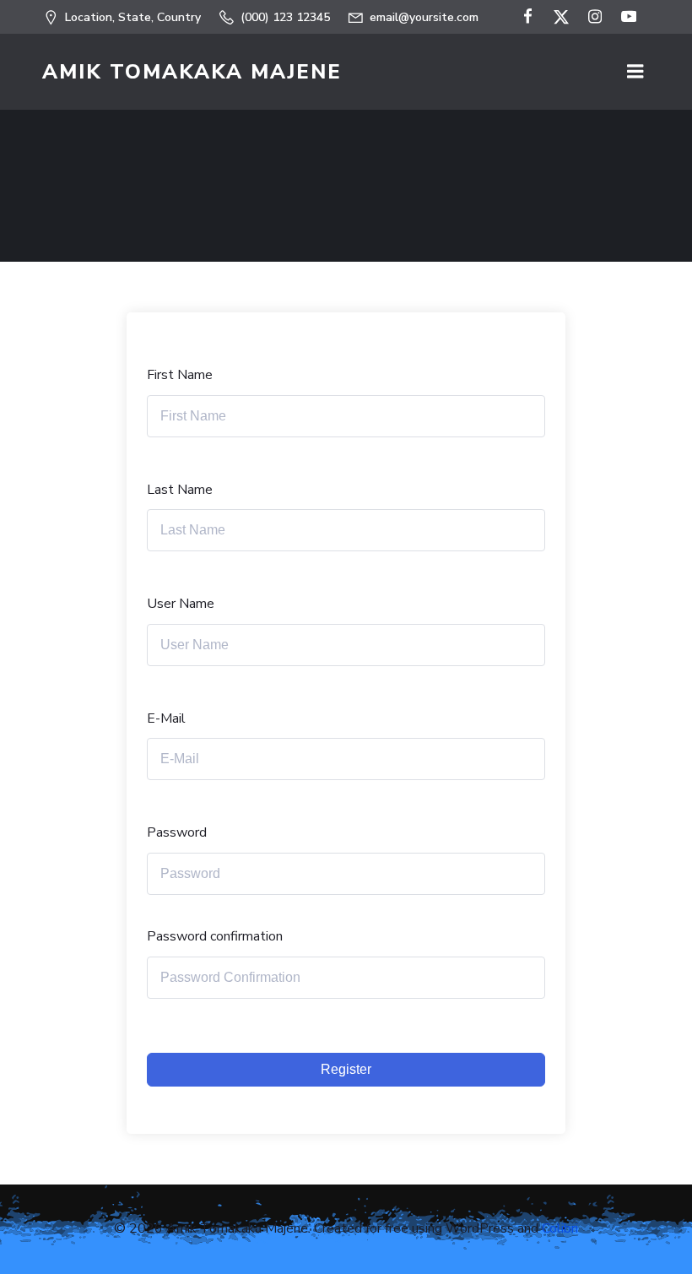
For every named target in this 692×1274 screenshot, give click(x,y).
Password (177, 832)
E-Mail (166, 718)
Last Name (180, 489)
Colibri (560, 1228)
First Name (180, 375)
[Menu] (635, 71)
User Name (180, 603)
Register (346, 1069)
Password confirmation (215, 936)
